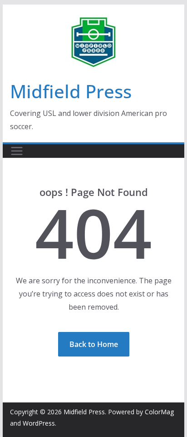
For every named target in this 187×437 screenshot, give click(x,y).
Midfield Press (71, 91)
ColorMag (159, 411)
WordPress (39, 423)
